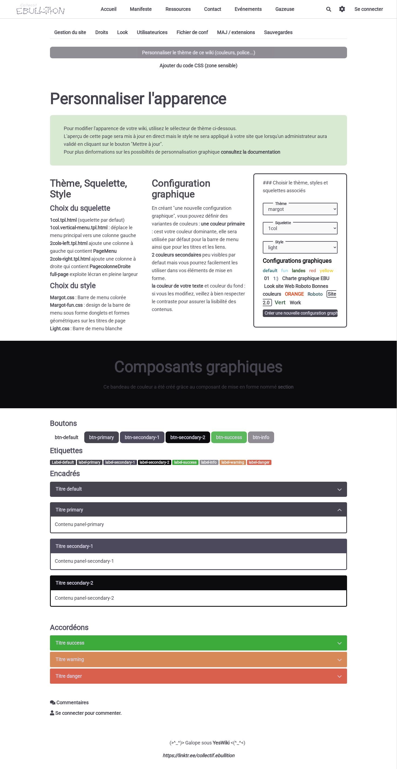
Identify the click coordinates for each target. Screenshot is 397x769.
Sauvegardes (278, 32)
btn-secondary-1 (142, 437)
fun (285, 271)
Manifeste (141, 9)
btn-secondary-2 (187, 437)
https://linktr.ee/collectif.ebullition (198, 755)
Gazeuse (284, 9)
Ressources (178, 9)
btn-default (66, 437)
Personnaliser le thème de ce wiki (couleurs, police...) (198, 52)
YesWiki (221, 743)
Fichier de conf (192, 32)
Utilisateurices (152, 32)
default (270, 271)
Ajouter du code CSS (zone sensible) (198, 65)
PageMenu (105, 251)
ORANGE (295, 294)
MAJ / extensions (236, 32)
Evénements (248, 9)
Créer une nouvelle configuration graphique (301, 313)
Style (279, 242)
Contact (212, 9)
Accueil (108, 9)
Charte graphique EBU (305, 278)
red (313, 271)
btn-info (261, 437)
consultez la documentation (250, 152)
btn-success (229, 437)
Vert (281, 302)
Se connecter (369, 9)
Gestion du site (70, 32)
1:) (276, 278)
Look (122, 32)
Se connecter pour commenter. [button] (88, 713)
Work (295, 302)
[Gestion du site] (342, 9)
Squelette (283, 223)
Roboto (316, 294)
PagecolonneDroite (110, 266)
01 (267, 278)
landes (299, 270)
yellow (326, 271)
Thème (281, 203)
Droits (101, 32)
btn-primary (101, 437)
